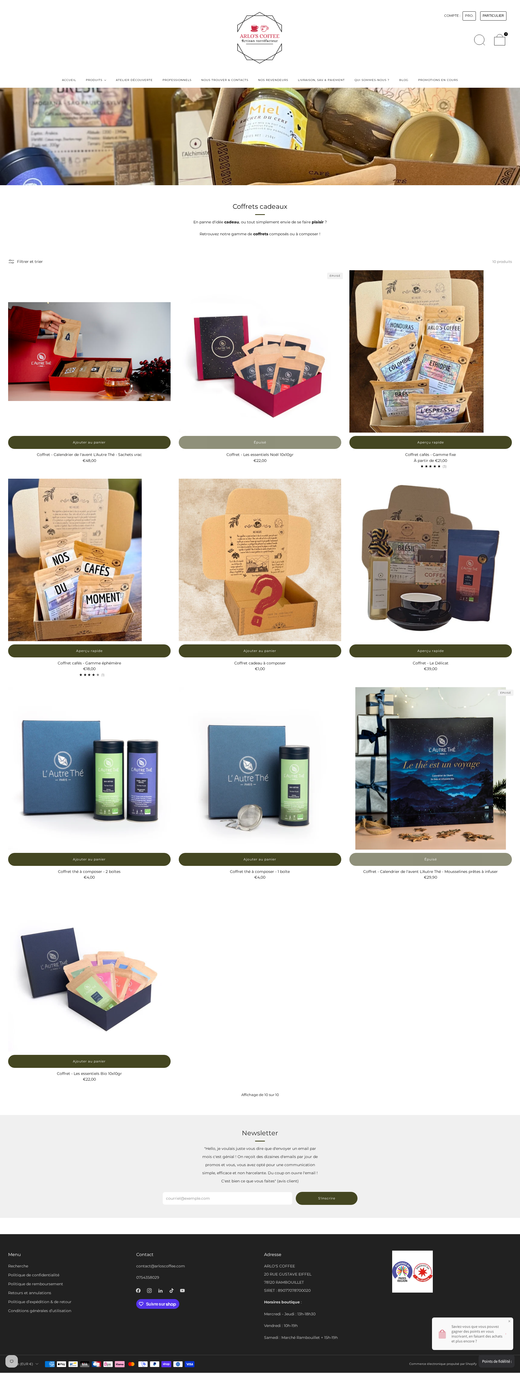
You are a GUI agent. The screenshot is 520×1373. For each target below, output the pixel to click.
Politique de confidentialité (33, 1275)
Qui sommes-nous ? (372, 80)
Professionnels (176, 80)
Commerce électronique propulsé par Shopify (443, 1364)
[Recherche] (479, 40)
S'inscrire (326, 1198)
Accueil (69, 80)
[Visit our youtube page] (182, 1290)
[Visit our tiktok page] (171, 1290)
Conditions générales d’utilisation (39, 1311)
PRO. (469, 16)
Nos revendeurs (273, 80)
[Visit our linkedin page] (160, 1290)
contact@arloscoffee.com (160, 1266)
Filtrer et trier (30, 261)
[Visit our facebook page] (138, 1290)
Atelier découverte (134, 80)
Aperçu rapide (430, 442)
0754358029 (147, 1277)
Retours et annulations (29, 1293)
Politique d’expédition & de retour (40, 1302)
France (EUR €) (20, 1364)
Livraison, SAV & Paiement (321, 80)
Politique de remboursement (35, 1284)
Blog (403, 80)
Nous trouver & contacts (224, 80)
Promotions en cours (438, 80)
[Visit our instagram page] (149, 1290)
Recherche (18, 1266)
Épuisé (260, 442)
